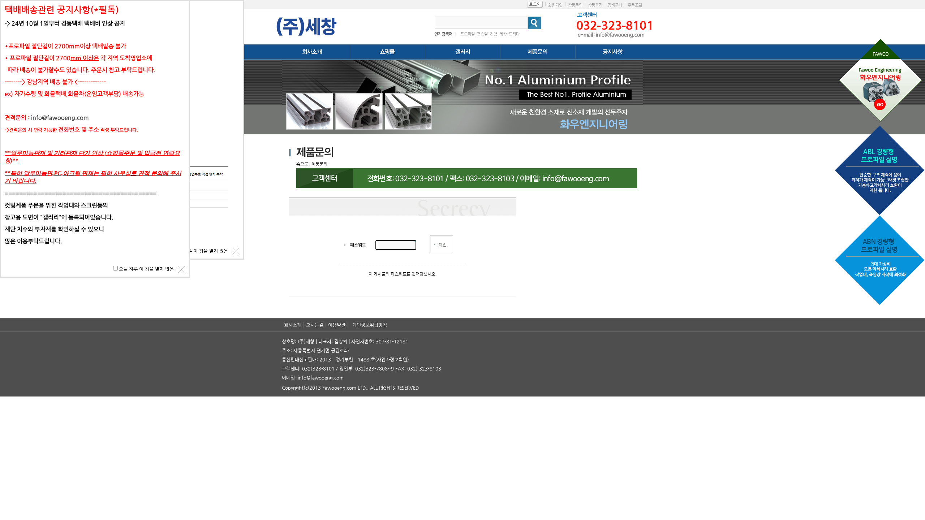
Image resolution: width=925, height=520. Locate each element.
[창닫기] (236, 251)
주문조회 (635, 5)
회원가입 (555, 5)
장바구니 (615, 5)
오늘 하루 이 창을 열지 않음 (200, 251)
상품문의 (575, 5)
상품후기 (595, 5)
